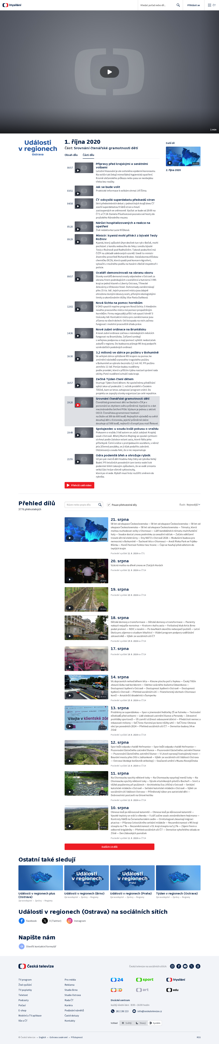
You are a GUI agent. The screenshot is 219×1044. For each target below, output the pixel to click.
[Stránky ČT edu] (172, 991)
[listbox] (140, 1023)
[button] (109, 71)
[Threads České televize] (198, 966)
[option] (127, 1023)
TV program (25, 979)
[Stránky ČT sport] (144, 980)
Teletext (23, 995)
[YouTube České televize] (185, 966)
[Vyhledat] (100, 504)
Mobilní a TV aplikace (30, 1015)
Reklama (69, 984)
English (42, 1037)
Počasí (22, 1005)
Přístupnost (77, 1037)
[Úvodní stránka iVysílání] (15, 5)
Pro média (70, 979)
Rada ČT (69, 1000)
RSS (199, 1037)
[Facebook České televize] (178, 966)
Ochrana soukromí (58, 1037)
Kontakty (70, 1020)
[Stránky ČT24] (117, 980)
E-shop (22, 1010)
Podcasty (23, 1000)
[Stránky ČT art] (142, 991)
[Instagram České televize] (172, 966)
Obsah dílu (71, 155)
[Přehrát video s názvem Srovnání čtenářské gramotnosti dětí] (109, 72)
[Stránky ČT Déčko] (116, 991)
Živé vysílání (25, 984)
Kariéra (69, 1005)
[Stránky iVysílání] (175, 980)
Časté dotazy (72, 1015)
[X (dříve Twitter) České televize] (191, 966)
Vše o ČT (23, 1020)
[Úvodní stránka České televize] (36, 966)
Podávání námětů (74, 1010)
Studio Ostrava (73, 995)
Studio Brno (71, 989)
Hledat (178, 5)
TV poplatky (25, 989)
